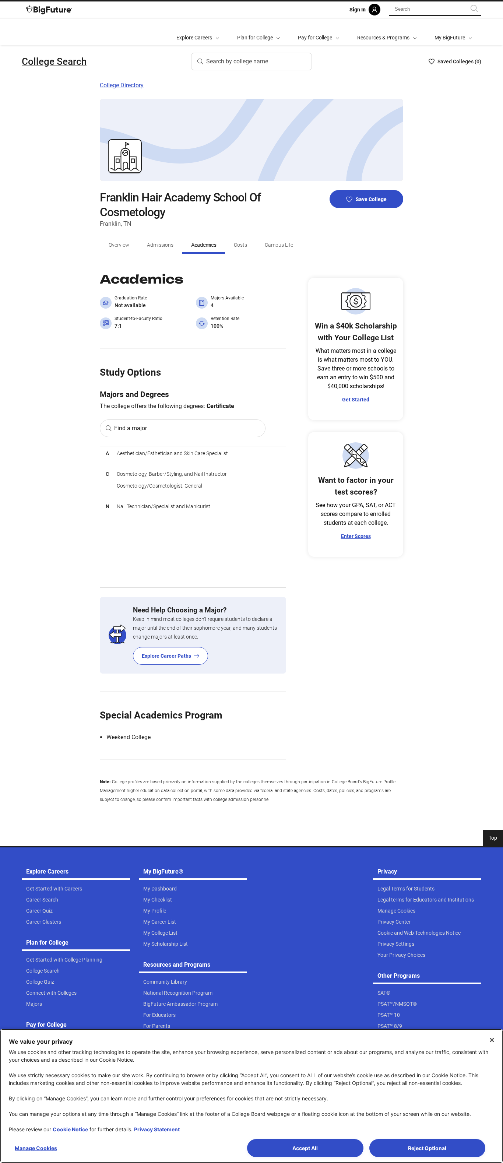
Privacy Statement (157, 1129)
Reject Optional (427, 1148)
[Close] (492, 1040)
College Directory (122, 85)
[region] (193, 517)
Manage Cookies (36, 1148)
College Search (54, 61)
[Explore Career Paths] (193, 635)
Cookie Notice (70, 1129)
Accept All (305, 1148)
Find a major (130, 428)
